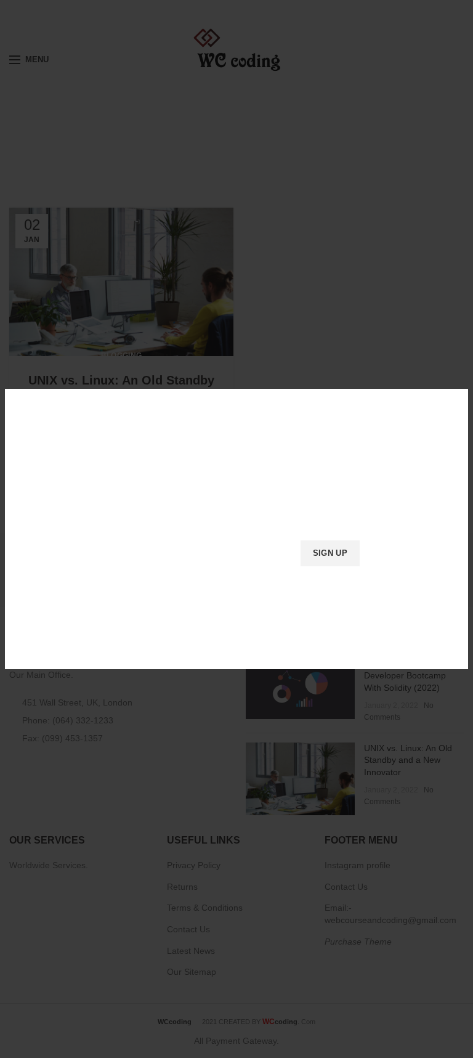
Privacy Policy (306, 585)
